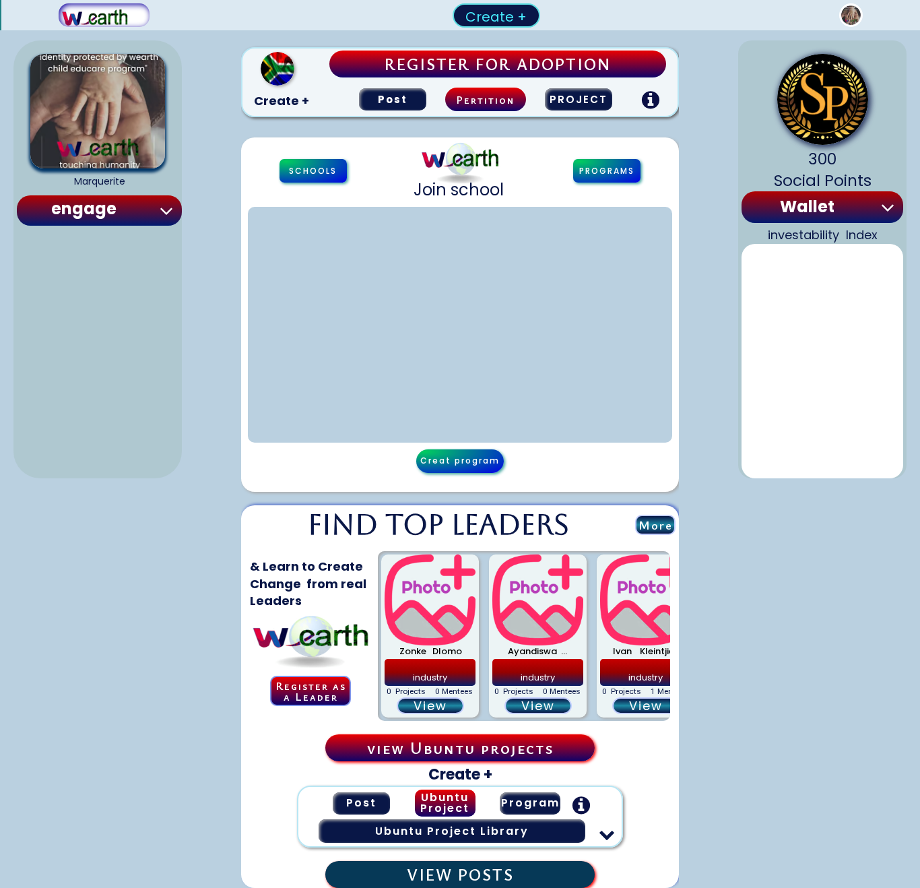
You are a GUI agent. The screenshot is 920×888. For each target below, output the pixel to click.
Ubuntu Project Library (452, 831)
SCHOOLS (313, 171)
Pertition (485, 99)
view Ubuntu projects (460, 748)
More (655, 525)
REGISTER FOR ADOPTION (498, 64)
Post (392, 99)
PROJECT (578, 99)
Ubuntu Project (444, 803)
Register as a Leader (310, 691)
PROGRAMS (606, 171)
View (430, 705)
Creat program (460, 460)
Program (530, 803)
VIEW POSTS (460, 874)
